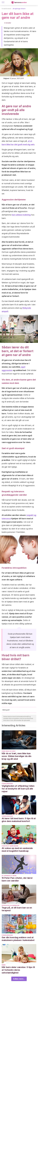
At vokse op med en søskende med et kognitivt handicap (17, 849)
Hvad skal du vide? (9, 751)
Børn (3, 965)
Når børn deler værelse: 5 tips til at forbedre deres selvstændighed (18, 970)
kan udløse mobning (21, 215)
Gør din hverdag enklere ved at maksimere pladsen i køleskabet (18, 938)
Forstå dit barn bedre (10, 846)
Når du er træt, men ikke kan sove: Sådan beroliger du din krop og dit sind (16, 756)
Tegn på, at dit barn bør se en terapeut (17, 909)
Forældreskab (6, 8)
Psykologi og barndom (10, 905)
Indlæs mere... (19, 979)
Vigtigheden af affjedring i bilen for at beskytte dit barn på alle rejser (18, 789)
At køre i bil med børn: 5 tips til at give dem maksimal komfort (19, 819)
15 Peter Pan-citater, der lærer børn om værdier (17, 879)
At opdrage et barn (19, 8)
